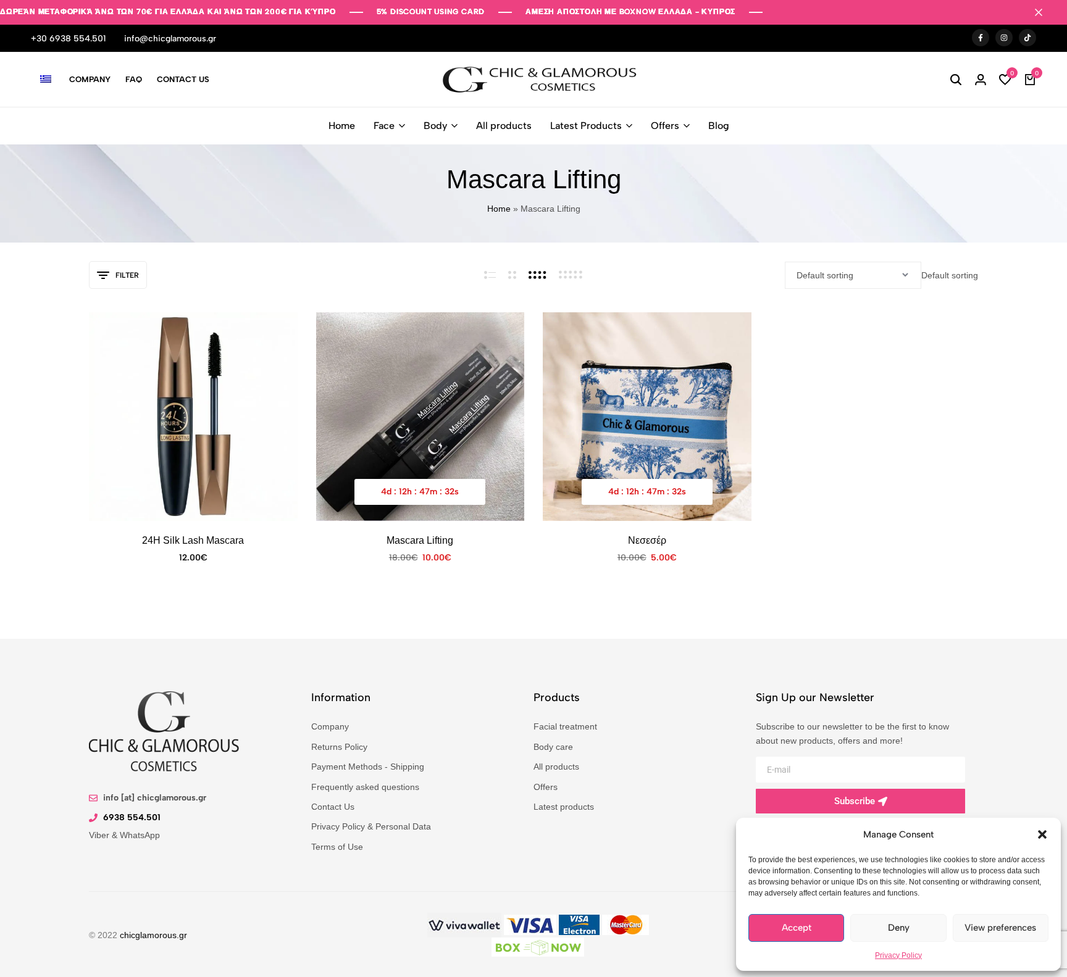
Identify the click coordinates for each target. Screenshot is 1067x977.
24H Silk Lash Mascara (193, 540)
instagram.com (1004, 38)
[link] (464, 924)
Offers (665, 125)
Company (90, 79)
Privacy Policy (899, 954)
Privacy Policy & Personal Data (371, 826)
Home (341, 125)
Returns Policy (340, 746)
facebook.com (980, 38)
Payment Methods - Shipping (369, 766)
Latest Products (586, 125)
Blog (718, 125)
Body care (553, 746)
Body (435, 125)
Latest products (564, 806)
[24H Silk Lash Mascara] (193, 416)
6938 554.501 (132, 817)
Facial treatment (566, 726)
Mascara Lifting (420, 540)
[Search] (956, 79)
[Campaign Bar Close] (1045, 12)
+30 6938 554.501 (68, 38)
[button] (1042, 834)
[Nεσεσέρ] (647, 416)
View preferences (1000, 927)
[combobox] (948, 275)
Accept (796, 927)
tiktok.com (1027, 38)
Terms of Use (338, 846)
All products (504, 125)
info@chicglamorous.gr (170, 38)
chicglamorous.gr (155, 934)
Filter (127, 275)
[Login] (980, 79)
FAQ (133, 79)
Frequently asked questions (365, 786)
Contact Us (183, 79)
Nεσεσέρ (647, 540)
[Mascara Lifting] (420, 416)
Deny (899, 927)
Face (384, 125)
